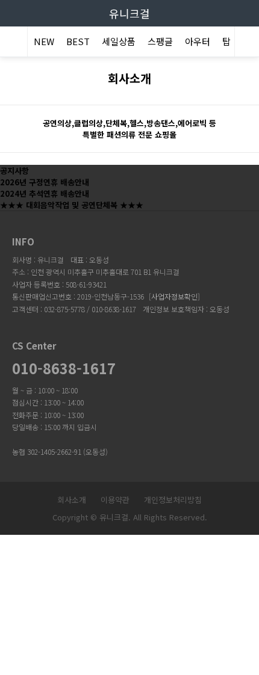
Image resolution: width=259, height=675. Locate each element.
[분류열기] (12, 43)
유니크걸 (129, 13)
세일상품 (119, 41)
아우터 (197, 41)
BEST (78, 41)
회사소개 (71, 499)
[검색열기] (247, 43)
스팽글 (160, 41)
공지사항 (14, 170)
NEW (44, 41)
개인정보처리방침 (173, 499)
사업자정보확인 (174, 296)
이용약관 (115, 499)
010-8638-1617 (64, 368)
